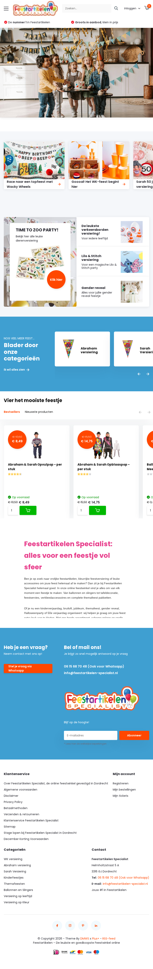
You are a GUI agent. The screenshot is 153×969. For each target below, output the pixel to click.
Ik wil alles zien (15, 369)
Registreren (120, 783)
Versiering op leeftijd (18, 896)
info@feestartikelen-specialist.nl (91, 673)
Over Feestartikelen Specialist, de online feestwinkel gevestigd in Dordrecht (56, 783)
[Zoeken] (116, 8)
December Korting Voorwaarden (26, 839)
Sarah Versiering (15, 871)
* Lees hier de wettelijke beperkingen (85, 743)
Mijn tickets (120, 796)
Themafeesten (14, 884)
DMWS (84, 939)
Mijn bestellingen (124, 790)
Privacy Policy (13, 802)
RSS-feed (108, 939)
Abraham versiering (17, 865)
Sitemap (10, 827)
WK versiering (13, 859)
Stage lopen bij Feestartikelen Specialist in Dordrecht (40, 833)
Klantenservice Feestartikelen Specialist (31, 820)
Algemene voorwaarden (20, 790)
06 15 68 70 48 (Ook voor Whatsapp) (94, 666)
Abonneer (134, 735)
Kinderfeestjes (14, 878)
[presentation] (139, 374)
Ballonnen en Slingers (18, 890)
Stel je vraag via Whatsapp (20, 668)
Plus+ (95, 939)
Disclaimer (11, 796)
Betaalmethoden (15, 808)
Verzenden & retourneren (21, 814)
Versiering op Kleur (16, 902)
